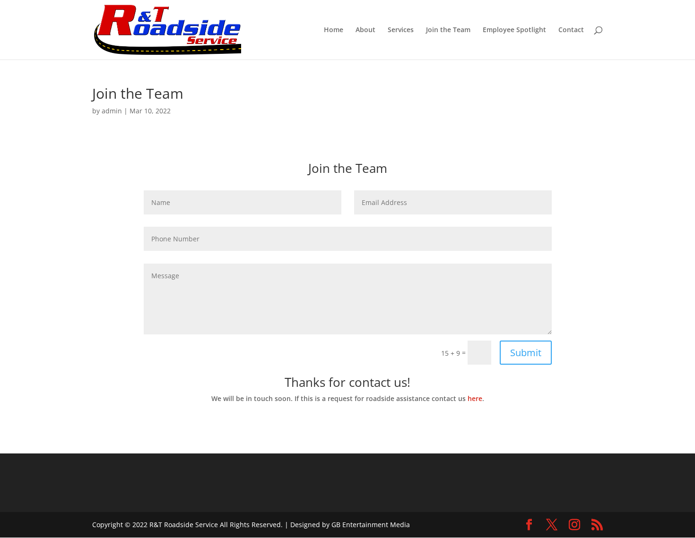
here (475, 398)
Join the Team (448, 30)
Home (333, 30)
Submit (525, 352)
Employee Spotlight (514, 30)
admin (112, 110)
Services (401, 30)
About (365, 30)
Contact (571, 30)
